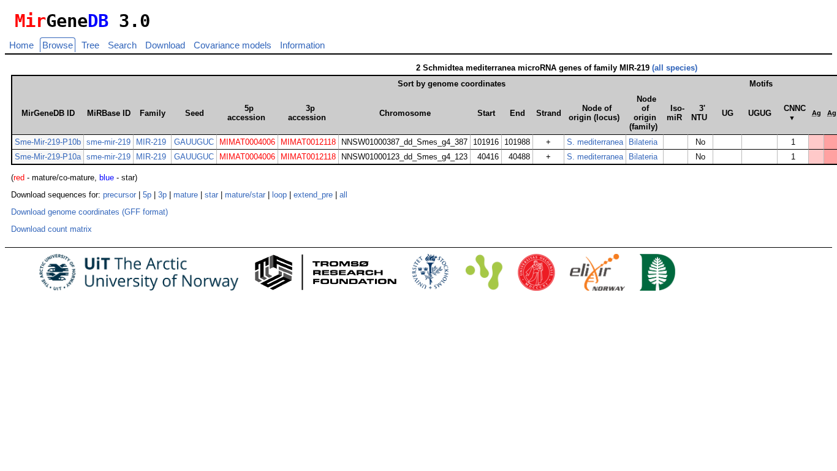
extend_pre (313, 194)
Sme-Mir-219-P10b (48, 142)
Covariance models (232, 45)
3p (162, 194)
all (343, 194)
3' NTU (699, 113)
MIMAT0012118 (308, 142)
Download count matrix (51, 229)
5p (147, 194)
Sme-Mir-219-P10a (48, 156)
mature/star (245, 194)
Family (152, 113)
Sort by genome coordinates (452, 83)
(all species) (674, 67)
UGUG (759, 113)
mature (185, 194)
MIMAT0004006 (247, 142)
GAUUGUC (194, 142)
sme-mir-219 (108, 142)
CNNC (795, 112)
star (211, 194)
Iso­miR (675, 113)
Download (165, 45)
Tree (90, 45)
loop (279, 194)
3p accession (307, 113)
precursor (119, 194)
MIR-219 (151, 142)
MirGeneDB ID (48, 113)
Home (21, 45)
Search (122, 45)
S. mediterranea (595, 142)
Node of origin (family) (643, 112)
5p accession (246, 113)
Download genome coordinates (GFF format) (89, 211)
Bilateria (643, 142)
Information (302, 45)
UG (727, 113)
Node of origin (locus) (594, 113)
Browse (57, 45)
